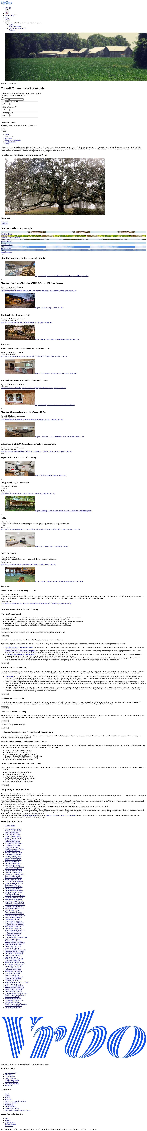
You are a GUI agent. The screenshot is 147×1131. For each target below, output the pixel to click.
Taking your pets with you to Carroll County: (20, 654)
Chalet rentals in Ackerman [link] (13, 928)
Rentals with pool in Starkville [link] (14, 986)
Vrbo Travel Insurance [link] (12, 1083)
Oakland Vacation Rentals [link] (13, 863)
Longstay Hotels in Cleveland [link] (14, 925)
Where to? (4, 95)
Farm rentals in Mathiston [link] (13, 955)
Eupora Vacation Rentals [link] (12, 834)
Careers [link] (7, 1096)
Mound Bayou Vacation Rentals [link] (15, 896)
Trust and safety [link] (10, 1076)
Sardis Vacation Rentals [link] (12, 842)
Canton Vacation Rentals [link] (12, 876)
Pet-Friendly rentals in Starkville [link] (15, 943)
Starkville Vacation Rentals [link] (13, 899)
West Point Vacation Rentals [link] (14, 883)
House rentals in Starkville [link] (13, 926)
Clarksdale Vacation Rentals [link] (13, 843)
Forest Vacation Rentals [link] (12, 845)
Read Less (5, 628)
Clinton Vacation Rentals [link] (12, 888)
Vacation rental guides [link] (12, 1080)
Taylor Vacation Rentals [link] (12, 851)
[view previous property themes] (1, 254)
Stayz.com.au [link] (9, 1126)
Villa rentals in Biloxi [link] (11, 957)
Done (3, 129)
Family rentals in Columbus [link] (13, 912)
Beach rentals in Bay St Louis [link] (14, 908)
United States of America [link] (13, 140)
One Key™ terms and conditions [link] (15, 1101)
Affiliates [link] (8, 1097)
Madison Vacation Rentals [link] (13, 838)
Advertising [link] (8, 1085)
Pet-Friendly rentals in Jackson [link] (14, 988)
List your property (10, 15)
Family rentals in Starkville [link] (13, 917)
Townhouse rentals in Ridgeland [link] (15, 915)
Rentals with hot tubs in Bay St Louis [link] (16, 982)
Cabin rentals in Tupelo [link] (12, 997)
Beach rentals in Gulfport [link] (13, 998)
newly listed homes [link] (31, 815)
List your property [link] (10, 1073)
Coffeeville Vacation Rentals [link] (14, 890)
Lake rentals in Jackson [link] (12, 935)
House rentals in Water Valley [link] (14, 1000)
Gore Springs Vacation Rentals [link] (14, 874)
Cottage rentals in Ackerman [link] (14, 953)
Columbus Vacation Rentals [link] (13, 870)
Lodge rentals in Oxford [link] (12, 919)
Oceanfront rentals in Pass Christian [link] (16, 993)
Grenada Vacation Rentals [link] (13, 856)
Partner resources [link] (10, 1078)
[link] (25, 30)
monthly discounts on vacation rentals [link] (64, 815)
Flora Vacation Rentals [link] (12, 833)
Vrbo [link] (6, 1118)
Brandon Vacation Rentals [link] (13, 879)
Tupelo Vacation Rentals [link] (12, 836)
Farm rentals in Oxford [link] (12, 975)
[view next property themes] (3, 254)
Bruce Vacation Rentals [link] (12, 885)
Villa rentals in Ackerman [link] (13, 970)
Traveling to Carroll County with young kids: (20, 651)
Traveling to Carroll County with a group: (19, 647)
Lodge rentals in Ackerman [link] (13, 968)
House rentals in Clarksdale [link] (13, 971)
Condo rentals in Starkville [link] (13, 991)
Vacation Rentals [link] (10, 142)
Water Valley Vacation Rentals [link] (14, 867)
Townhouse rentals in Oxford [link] (14, 901)
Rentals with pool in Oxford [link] (13, 944)
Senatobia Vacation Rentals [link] (13, 869)
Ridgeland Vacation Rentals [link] (13, 852)
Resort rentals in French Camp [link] (14, 964)
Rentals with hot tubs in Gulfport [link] (15, 995)
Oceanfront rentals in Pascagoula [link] (15, 950)
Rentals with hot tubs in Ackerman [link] (16, 1004)
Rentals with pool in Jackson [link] (14, 941)
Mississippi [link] (8, 138)
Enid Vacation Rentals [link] (12, 847)
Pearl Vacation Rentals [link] (12, 861)
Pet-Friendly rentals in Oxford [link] (14, 903)
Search (4, 131)
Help (6, 17)
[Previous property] (1, 453)
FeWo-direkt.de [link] (10, 1122)
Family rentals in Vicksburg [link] (13, 989)
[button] (73, 609)
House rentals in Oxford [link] (12, 1002)
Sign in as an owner (15, 26)
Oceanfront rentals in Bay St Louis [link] (16, 937)
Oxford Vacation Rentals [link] (12, 865)
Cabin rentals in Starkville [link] (13, 984)
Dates (2, 97)
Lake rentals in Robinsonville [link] (14, 906)
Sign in (8, 21)
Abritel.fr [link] (8, 1120)
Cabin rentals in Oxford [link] (12, 973)
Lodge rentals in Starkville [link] (13, 934)
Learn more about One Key (17, 28)
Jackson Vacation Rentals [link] (13, 858)
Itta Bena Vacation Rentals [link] (13, 860)
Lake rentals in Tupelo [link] (12, 980)
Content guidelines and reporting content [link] (17, 1110)
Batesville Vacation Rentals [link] (13, 878)
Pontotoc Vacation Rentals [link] (13, 831)
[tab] (10, 826)
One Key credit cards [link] (11, 1082)
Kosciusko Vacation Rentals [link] (13, 887)
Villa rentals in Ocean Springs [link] (14, 952)
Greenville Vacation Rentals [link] (13, 892)
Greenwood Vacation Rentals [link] (14, 897)
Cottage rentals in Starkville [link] (13, 966)
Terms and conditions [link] (11, 1103)
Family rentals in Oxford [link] (12, 939)
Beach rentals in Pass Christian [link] (14, 962)
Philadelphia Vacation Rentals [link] (14, 849)
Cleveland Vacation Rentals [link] (13, 872)
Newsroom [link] (8, 1099)
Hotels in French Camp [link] (12, 910)
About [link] (7, 1094)
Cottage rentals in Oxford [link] (13, 946)
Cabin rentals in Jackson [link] (12, 961)
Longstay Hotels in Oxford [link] (13, 921)
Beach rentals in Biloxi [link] (12, 948)
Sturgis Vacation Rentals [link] (12, 840)
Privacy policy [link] (9, 1105)
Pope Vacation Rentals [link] (12, 894)
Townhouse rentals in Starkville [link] (15, 905)
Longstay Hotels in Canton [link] (13, 932)
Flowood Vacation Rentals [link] (13, 829)
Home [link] (7, 134)
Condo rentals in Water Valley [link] (14, 914)
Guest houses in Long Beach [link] (14, 977)
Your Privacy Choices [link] (12, 1108)
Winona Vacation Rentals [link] (13, 854)
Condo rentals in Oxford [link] (12, 1007)
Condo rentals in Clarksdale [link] (13, 1006)
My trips (7, 19)
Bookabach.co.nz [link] (10, 1124)
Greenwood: (9, 676)
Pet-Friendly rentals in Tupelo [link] (14, 959)
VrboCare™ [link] (9, 1074)
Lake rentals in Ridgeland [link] (13, 979)
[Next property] (3, 453)
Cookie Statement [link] (10, 1106)
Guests (3, 99)
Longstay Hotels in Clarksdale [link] (14, 923)
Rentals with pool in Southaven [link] (15, 930)
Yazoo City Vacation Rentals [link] (14, 881)
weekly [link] (48, 815)
